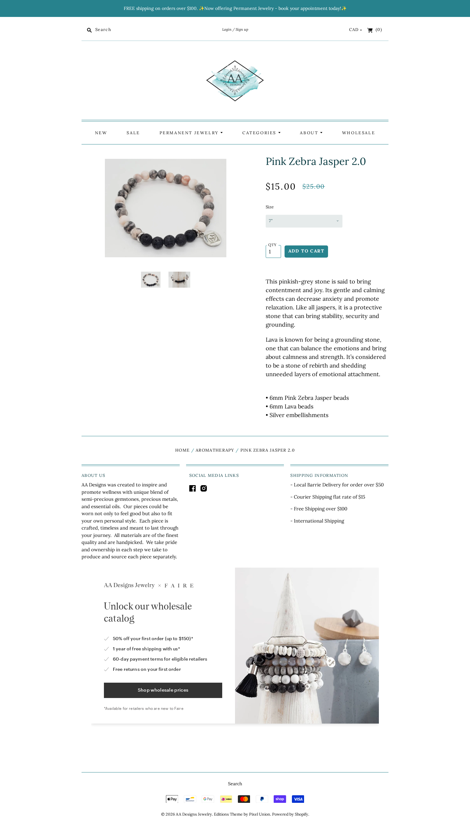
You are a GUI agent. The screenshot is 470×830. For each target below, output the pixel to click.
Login (226, 29)
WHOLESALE (358, 133)
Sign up (242, 29)
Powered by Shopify (290, 814)
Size (270, 207)
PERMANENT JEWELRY (190, 133)
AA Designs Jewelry (194, 814)
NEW (101, 133)
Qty (272, 244)
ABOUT (310, 133)
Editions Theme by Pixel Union (242, 814)
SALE (133, 133)
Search (235, 784)
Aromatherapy (215, 450)
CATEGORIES (260, 133)
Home (182, 450)
